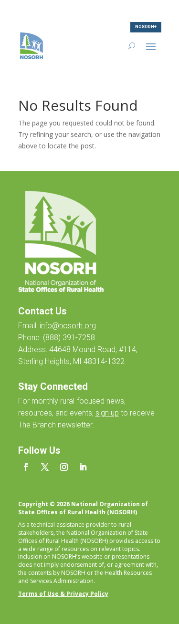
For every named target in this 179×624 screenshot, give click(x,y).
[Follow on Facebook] (25, 467)
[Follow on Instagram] (64, 467)
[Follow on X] (45, 467)
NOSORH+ (146, 26)
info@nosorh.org (68, 325)
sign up (107, 412)
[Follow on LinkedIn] (83, 467)
